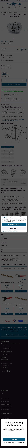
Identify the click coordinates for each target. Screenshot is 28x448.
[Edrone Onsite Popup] (14, 224)
